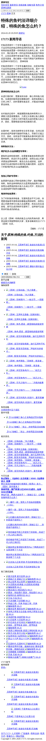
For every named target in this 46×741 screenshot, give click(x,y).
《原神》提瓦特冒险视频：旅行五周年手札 (25, 455)
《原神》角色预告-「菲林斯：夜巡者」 (24, 460)
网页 (6, 274)
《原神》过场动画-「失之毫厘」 (20, 441)
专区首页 (5, 5)
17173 (3, 13)
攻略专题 (31, 5)
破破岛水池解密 (8, 282)
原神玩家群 (6, 8)
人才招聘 (16, 733)
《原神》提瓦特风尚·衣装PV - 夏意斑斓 (24, 471)
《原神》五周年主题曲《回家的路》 (22, 449)
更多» (3, 667)
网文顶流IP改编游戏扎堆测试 (14, 484)
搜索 (28, 11)
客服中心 (11, 736)
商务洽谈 (35, 733)
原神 (9, 13)
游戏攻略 (22, 5)
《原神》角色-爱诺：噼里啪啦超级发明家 (25, 452)
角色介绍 (40, 5)
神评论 (22, 33)
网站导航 (20, 736)
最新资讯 (14, 5)
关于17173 (5, 733)
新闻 (14, 274)
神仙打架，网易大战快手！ (13, 495)
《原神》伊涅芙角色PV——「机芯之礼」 (25, 463)
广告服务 (25, 733)
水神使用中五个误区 (10, 410)
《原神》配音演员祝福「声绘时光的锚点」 (25, 457)
